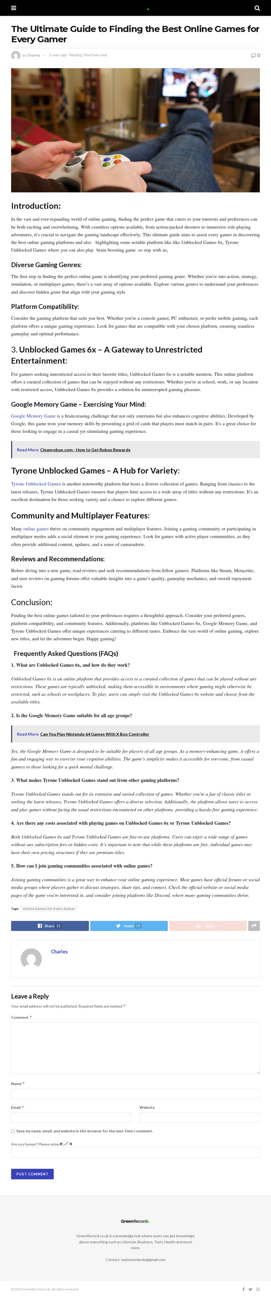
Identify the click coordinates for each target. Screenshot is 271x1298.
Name (18, 1083)
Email (17, 1107)
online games (35, 528)
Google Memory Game (33, 415)
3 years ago (58, 55)
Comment (21, 1017)
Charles (33, 55)
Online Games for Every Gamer (49, 909)
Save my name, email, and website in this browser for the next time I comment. (84, 1131)
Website (147, 1107)
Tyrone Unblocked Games (36, 483)
